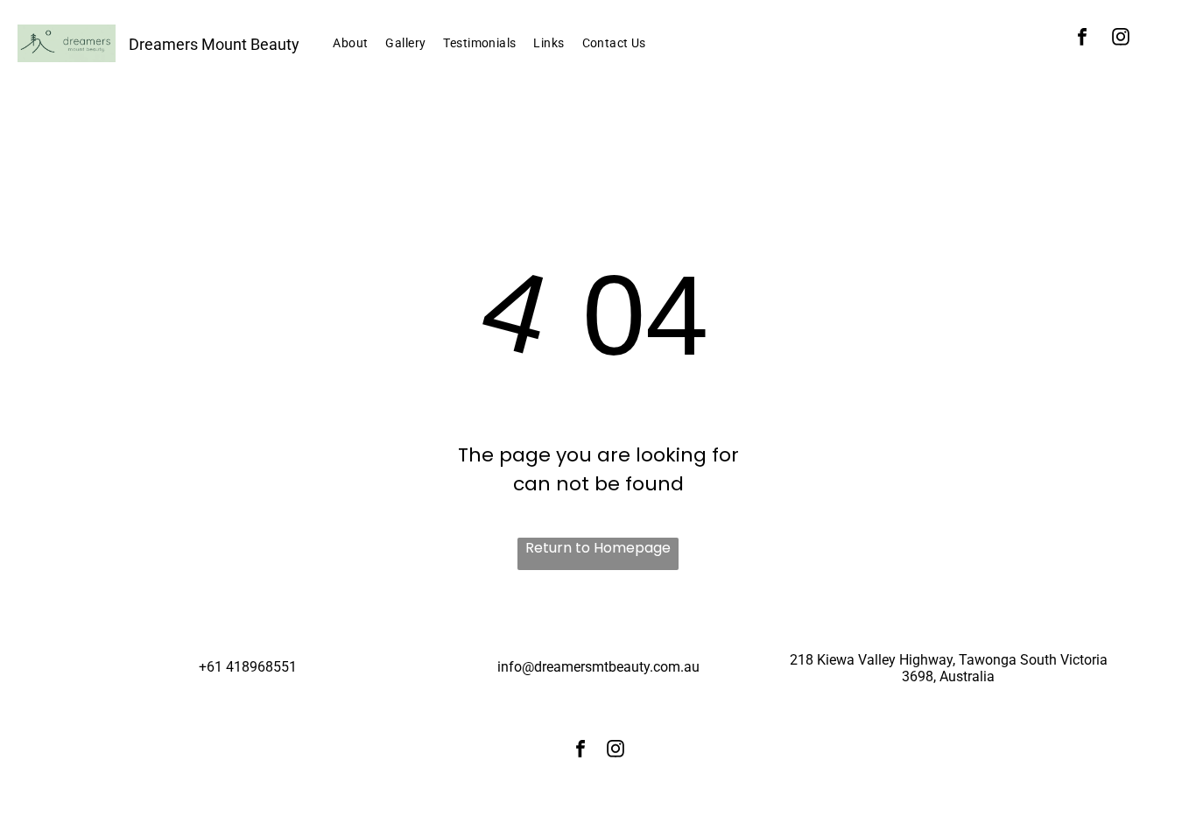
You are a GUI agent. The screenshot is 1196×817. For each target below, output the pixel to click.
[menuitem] (350, 43)
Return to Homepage (598, 548)
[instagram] (1121, 39)
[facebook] (1082, 39)
